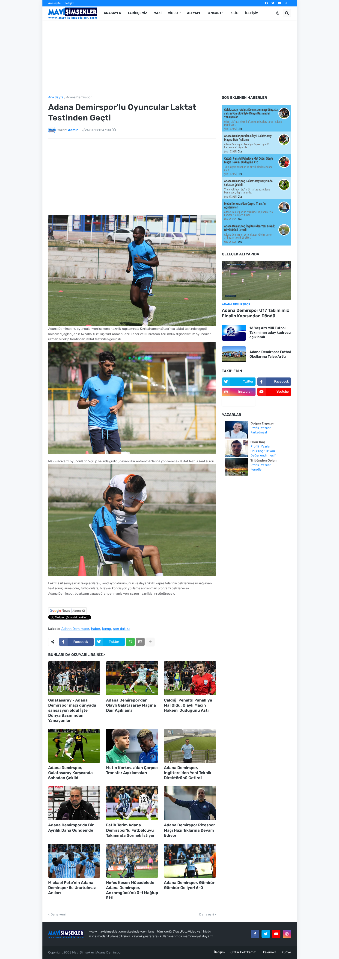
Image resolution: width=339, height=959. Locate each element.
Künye (286, 952)
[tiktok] (239, 402)
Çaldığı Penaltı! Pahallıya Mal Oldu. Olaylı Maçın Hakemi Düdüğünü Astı (188, 705)
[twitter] (272, 3)
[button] (278, 13)
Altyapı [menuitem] (193, 13)
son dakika (121, 629)
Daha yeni (58, 914)
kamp (106, 629)
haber (95, 629)
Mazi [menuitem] (157, 13)
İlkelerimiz (269, 952)
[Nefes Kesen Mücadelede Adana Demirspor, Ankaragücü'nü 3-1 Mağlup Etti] (132, 861)
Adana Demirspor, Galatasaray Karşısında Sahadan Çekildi (70, 772)
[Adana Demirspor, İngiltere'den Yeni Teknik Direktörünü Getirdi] (190, 746)
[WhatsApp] (130, 642)
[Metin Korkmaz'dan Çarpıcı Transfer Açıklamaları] (132, 746)
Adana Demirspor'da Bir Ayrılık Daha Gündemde (71, 827)
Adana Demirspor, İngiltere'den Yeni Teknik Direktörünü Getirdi (187, 772)
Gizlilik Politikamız (243, 952)
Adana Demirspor (79, 97)
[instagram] (286, 3)
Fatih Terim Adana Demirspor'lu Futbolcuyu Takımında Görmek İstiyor (130, 830)
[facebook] (266, 3)
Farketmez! (258, 432)
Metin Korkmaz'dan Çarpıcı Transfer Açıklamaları (132, 770)
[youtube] (279, 3)
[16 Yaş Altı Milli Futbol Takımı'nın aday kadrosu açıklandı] (234, 333)
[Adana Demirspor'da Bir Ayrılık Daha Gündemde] (74, 803)
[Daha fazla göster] (150, 642)
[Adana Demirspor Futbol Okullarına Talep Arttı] (234, 354)
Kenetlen (256, 469)
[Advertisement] (169, 58)
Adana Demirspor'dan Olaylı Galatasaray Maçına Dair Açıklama (131, 705)
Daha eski (206, 914)
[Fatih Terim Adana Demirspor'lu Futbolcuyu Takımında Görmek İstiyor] (132, 803)
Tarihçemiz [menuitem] (137, 13)
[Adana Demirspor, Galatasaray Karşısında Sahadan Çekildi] (74, 746)
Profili (254, 428)
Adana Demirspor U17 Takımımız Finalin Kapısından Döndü (255, 313)
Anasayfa (54, 3)
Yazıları (266, 428)
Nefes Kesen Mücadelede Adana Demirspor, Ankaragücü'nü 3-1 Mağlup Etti (132, 890)
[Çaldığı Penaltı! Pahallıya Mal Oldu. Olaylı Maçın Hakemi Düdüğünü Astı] (190, 678)
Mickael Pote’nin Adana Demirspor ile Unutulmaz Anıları (72, 887)
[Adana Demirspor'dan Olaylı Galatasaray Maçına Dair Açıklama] (132, 678)
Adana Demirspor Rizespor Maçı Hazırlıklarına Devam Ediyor (189, 830)
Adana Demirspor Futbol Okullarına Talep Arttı (270, 354)
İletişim (69, 3)
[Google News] (67, 613)
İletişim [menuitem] (251, 13)
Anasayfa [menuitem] (112, 13)
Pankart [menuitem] (214, 13)
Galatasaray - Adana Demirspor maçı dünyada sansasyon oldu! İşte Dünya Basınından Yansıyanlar (72, 710)
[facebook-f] (255, 934)
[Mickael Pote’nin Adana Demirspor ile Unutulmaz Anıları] (74, 861)
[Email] (140, 642)
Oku (240, 128)
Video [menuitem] (173, 13)
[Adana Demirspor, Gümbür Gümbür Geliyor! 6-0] (190, 861)
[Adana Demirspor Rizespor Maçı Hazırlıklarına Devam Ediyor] (190, 803)
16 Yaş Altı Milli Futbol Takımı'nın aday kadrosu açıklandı (270, 332)
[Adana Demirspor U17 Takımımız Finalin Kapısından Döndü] (256, 280)
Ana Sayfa (55, 97)
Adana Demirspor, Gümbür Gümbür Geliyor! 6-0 (189, 885)
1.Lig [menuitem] (234, 13)
